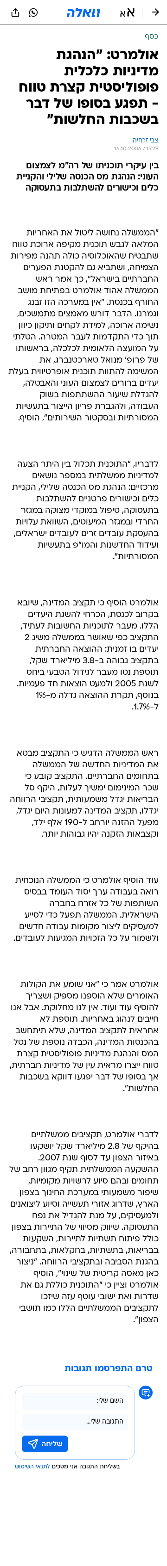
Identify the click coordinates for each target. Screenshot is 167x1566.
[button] (127, 12)
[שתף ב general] (15, 12)
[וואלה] (83, 12)
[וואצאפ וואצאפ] (33, 12)
